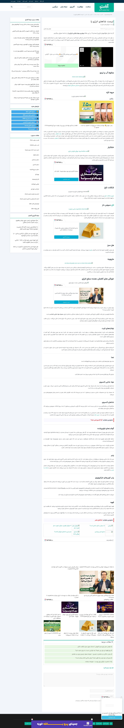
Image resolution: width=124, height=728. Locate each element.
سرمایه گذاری (66, 237)
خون (91, 250)
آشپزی (72, 7)
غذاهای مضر (98, 520)
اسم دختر (31, 1)
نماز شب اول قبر (35, 189)
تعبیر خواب (24, 1)
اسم (111, 723)
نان (112, 205)
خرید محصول (66, 302)
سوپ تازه (96, 415)
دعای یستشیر (35, 160)
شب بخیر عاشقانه (34, 145)
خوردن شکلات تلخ (109, 196)
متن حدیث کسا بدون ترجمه (32, 150)
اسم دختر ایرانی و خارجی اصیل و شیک (29, 199)
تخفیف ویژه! (61, 66)
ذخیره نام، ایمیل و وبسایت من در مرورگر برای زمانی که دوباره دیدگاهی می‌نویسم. (93, 700)
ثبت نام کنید (66, 179)
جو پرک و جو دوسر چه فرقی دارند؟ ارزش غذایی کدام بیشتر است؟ (93, 658)
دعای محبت (99, 723)
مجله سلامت (96, 14)
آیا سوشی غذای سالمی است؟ (97, 526)
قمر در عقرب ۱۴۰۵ (34, 140)
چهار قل (37, 174)
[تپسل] (45, 44)
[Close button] (92, 719)
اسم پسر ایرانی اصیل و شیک (32, 194)
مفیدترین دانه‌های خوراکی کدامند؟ (62, 532)
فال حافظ (42, 1)
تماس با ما (13, 1)
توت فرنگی (58, 134)
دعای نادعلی (36, 164)
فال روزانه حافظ (35, 208)
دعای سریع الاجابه (34, 169)
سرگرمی (55, 7)
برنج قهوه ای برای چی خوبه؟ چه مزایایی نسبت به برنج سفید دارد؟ (93, 650)
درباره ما (19, 1)
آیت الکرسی (28, 723)
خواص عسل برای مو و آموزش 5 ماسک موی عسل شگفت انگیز (94, 647)
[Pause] (81, 66)
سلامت (88, 7)
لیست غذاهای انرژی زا (102, 21)
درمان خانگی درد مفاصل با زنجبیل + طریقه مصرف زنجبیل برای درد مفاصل (91, 654)
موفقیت (80, 7)
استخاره (36, 1)
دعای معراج (36, 155)
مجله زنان (63, 7)
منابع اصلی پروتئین (100, 532)
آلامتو (102, 14)
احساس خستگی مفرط (73, 85)
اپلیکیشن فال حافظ (34, 204)
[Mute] (83, 66)
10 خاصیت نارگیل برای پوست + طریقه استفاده (98, 662)
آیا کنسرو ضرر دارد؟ (96, 420)
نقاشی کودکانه (35, 184)
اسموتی (56, 138)
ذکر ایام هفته (35, 179)
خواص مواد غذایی (89, 14)
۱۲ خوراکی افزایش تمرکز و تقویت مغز (62, 526)
